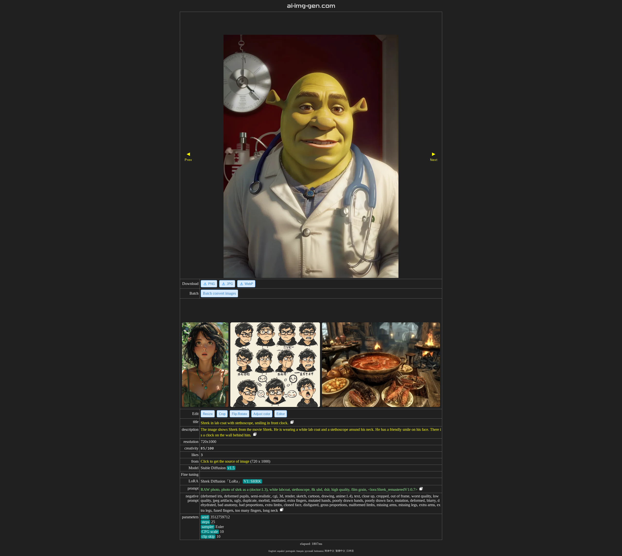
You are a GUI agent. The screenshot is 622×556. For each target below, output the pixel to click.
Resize (208, 414)
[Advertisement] (302, 24)
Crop (222, 414)
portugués (290, 551)
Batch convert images (219, 293)
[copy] (292, 422)
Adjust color (261, 414)
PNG (211, 284)
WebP (249, 284)
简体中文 (329, 550)
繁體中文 (340, 550)
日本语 (350, 550)
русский (309, 551)
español (281, 551)
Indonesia (318, 551)
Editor (280, 414)
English (272, 551)
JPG (230, 284)
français (300, 551)
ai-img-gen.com (311, 5)
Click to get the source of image (225, 461)
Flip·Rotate (239, 414)
